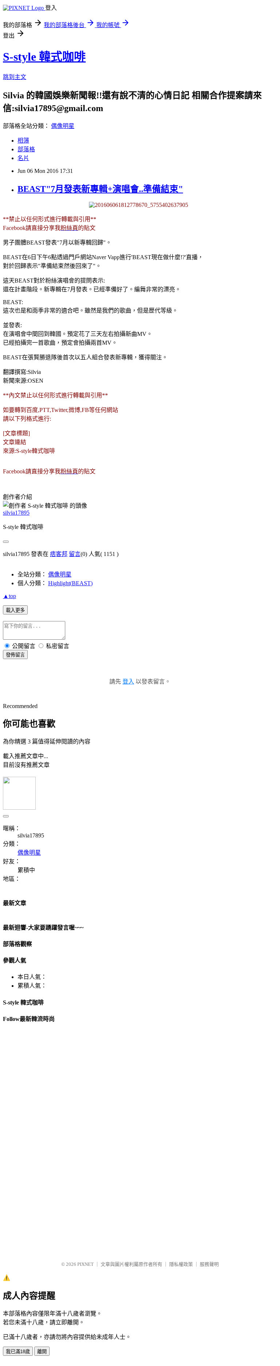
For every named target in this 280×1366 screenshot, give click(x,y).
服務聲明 (209, 1264)
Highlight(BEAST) (70, 583)
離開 (42, 1351)
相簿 (23, 140)
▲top (9, 596)
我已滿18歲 (18, 1351)
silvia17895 (16, 513)
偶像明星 (62, 126)
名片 (23, 158)
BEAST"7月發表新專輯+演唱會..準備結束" (100, 189)
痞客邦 (58, 554)
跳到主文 (14, 77)
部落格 (26, 149)
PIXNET (85, 1264)
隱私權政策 (181, 1264)
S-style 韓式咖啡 (44, 56)
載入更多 (15, 610)
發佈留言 (15, 655)
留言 (75, 554)
